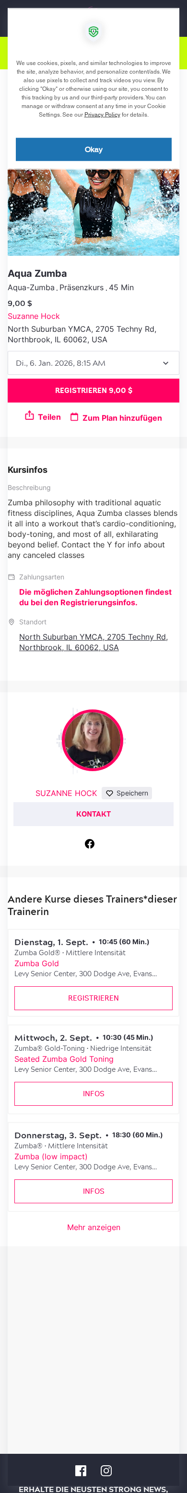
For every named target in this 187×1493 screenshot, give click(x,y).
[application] (93, 746)
